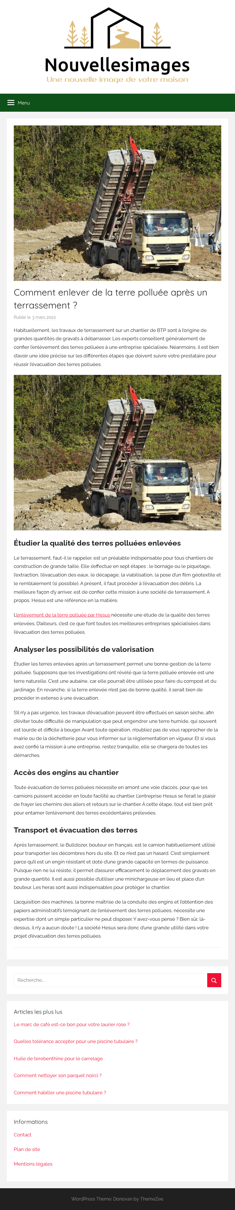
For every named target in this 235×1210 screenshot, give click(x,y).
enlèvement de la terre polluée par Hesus (63, 615)
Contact (23, 1135)
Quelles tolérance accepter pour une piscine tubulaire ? (76, 1041)
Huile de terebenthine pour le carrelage (58, 1058)
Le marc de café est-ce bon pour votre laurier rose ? (72, 1024)
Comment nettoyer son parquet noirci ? (58, 1075)
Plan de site (27, 1149)
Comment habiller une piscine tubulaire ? (60, 1092)
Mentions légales (33, 1164)
